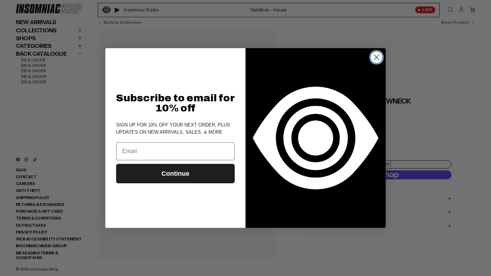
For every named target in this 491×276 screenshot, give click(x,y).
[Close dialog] (376, 57)
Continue (175, 173)
